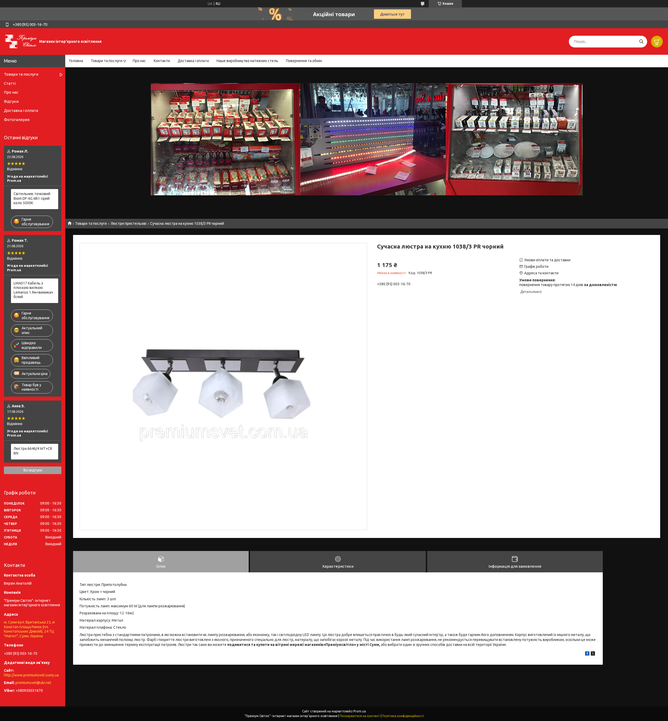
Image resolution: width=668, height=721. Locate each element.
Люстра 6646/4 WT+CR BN (33, 450)
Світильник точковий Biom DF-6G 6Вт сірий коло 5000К (32, 198)
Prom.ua (359, 711)
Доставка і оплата (193, 61)
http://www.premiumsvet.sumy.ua (31, 675)
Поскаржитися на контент (360, 716)
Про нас (139, 61)
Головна (76, 61)
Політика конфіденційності (403, 716)
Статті (10, 83)
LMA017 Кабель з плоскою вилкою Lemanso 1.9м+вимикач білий (33, 290)
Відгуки (11, 101)
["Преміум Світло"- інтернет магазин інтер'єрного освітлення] (21, 41)
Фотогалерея (16, 119)
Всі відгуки (32, 470)
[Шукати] (641, 41)
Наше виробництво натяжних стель (247, 61)
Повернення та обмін (304, 61)
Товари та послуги (106, 61)
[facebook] (587, 654)
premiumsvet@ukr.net (33, 683)
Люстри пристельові (128, 223)
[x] (593, 654)
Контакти (162, 61)
